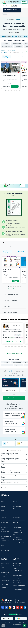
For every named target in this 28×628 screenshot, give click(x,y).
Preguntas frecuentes (22, 600)
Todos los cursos (10, 19)
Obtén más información (11, 341)
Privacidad (7, 622)
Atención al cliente (21, 602)
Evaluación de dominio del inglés (6, 588)
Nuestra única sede (5, 531)
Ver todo (23, 52)
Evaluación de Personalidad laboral (6, 584)
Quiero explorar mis (10, 430)
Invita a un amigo (16, 580)
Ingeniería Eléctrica (17, 43)
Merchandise (15, 591)
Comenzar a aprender (14, 86)
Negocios (15, 501)
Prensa (2, 545)
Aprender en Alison (5, 540)
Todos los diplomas (17, 527)
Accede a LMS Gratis (17, 563)
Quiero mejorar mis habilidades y (13, 414)
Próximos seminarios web (18, 589)
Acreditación (15, 522)
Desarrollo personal (5, 499)
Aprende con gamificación (18, 577)
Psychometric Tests (5, 572)
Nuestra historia (4, 522)
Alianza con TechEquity (17, 582)
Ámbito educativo (16, 508)
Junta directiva (4, 525)
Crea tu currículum (5, 563)
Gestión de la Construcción (7, 46)
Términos (11, 622)
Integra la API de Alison (17, 575)
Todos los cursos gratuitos (18, 529)
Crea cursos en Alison (17, 570)
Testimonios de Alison (17, 532)
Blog (2, 543)
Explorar (1, 6)
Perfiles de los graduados (18, 534)
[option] (10, 75)
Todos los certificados (17, 525)
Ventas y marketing (17, 506)
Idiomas (3, 503)
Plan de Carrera (4, 569)
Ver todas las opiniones (14, 398)
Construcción (5, 43)
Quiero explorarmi (11, 422)
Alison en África (4, 548)
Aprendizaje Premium (17, 539)
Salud (14, 503)
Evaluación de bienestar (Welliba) (6, 579)
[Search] (2, 5)
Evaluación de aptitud (5, 575)
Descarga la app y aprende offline (19, 573)
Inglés (2, 510)
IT (13, 499)
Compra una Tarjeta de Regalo (19, 542)
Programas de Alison (5, 550)
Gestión (3, 501)
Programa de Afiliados (17, 565)
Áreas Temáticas (16, 537)
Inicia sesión (23, 6)
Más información (6, 86)
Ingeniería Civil (19, 46)
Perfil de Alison (16, 568)
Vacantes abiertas (5, 534)
